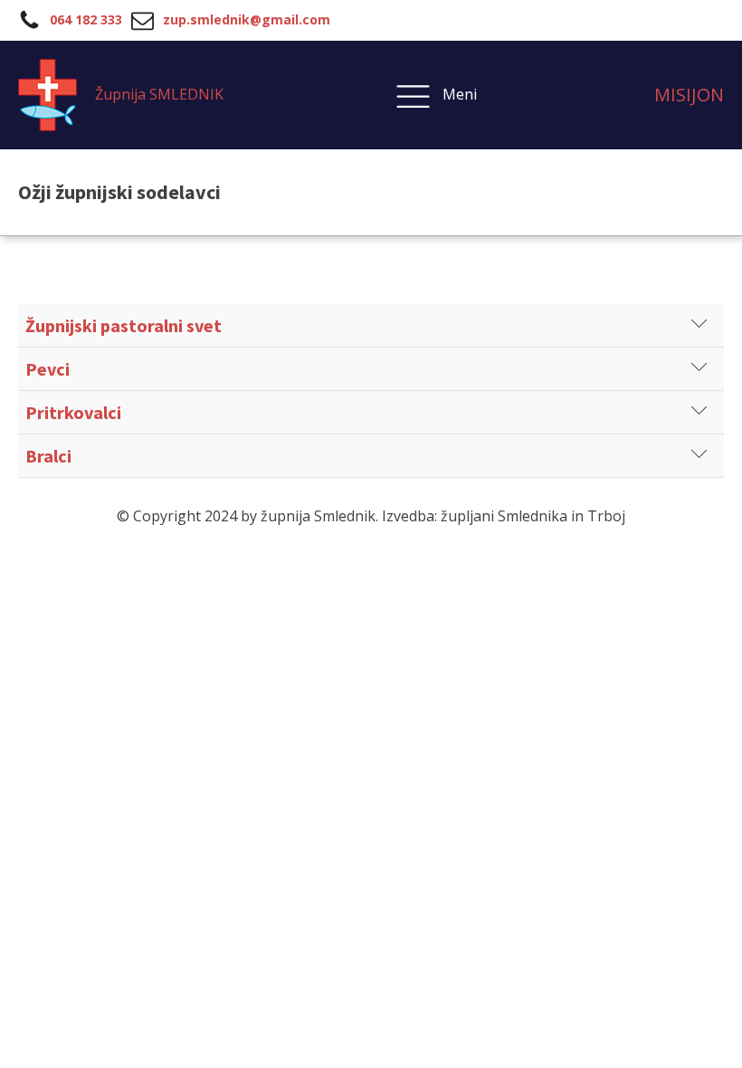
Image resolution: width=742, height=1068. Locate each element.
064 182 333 (86, 19)
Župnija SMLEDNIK (159, 94)
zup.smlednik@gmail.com (246, 19)
